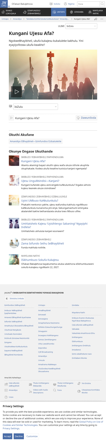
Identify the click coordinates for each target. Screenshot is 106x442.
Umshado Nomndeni (13, 334)
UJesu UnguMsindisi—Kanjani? (40, 181)
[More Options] (101, 19)
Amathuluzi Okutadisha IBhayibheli (18, 325)
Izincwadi (42, 314)
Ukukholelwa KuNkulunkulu (15, 346)
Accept (7, 436)
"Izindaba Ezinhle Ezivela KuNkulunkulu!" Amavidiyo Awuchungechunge (48, 19)
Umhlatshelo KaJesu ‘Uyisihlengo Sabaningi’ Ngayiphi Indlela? (54, 225)
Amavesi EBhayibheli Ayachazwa (17, 317)
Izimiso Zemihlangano (47, 339)
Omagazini (42, 331)
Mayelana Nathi (78, 312)
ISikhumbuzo (77, 341)
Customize (32, 436)
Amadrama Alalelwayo (47, 364)
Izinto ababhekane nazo (82, 354)
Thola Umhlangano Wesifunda (63, 384)
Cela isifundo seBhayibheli (82, 325)
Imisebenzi (76, 349)
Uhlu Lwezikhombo (46, 343)
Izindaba (75, 305)
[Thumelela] (95, 19)
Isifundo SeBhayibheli (13, 321)
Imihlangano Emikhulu (81, 345)
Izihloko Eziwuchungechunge (50, 327)
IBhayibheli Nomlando (13, 354)
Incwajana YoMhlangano (48, 335)
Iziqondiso (42, 348)
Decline (19, 436)
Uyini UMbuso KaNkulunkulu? (39, 200)
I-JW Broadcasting (45, 352)
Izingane (7, 342)
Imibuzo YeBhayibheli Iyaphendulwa (13, 311)
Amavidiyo (17, 19)
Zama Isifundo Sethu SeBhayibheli (42, 243)
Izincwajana (43, 318)
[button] (35, 12)
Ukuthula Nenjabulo (12, 330)
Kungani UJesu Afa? (33, 161)
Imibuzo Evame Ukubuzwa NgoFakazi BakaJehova (83, 319)
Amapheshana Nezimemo (48, 323)
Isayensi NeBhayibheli (13, 350)
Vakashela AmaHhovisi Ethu (83, 333)
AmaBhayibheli (44, 310)
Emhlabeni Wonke (79, 358)
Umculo (41, 360)
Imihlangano (77, 337)
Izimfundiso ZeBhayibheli (14, 305)
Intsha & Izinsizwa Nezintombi (16, 338)
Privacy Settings (11, 428)
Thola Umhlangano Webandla (39, 384)
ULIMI (61, 26)
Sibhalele (75, 329)
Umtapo (5, 19)
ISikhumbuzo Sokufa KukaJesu (40, 260)
